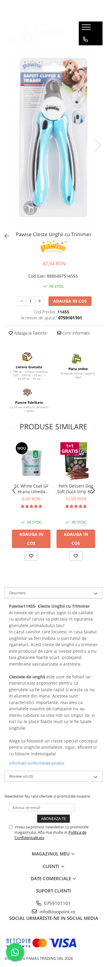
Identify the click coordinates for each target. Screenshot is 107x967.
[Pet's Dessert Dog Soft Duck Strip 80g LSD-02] (75, 460)
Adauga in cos (70, 301)
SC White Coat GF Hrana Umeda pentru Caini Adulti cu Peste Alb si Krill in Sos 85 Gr (31, 488)
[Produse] (87, 28)
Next (98, 145)
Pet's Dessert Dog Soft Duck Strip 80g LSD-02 (76, 488)
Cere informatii (75, 333)
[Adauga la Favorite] (31, 556)
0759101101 (57, 903)
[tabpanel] (53, 139)
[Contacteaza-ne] (85, 39)
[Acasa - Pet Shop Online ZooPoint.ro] (37, 33)
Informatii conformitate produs (36, 763)
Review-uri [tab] (21, 776)
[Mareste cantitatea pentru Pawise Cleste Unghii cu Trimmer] (39, 301)
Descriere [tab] (17, 592)
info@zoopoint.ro (56, 912)
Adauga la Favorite (30, 333)
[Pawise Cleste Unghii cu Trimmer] (53, 139)
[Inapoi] (4, 236)
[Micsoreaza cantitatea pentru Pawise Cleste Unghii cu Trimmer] (21, 301)
